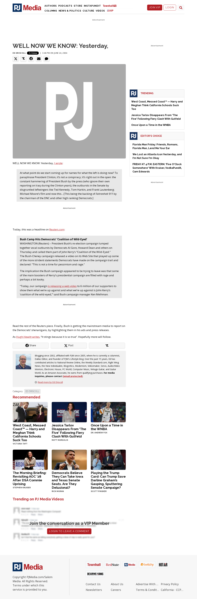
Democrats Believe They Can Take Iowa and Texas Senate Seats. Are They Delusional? (67, 480)
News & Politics (70, 10)
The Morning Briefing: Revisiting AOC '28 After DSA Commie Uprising (29, 478)
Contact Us (93, 584)
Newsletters (94, 590)
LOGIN (169, 7)
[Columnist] (25, 361)
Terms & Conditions (147, 590)
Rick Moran (58, 491)
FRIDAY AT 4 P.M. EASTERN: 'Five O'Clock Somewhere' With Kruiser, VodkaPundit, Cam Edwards (157, 168)
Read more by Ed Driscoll (50, 382)
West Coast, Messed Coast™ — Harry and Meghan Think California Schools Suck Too (29, 432)
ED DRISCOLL (32, 391)
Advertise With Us (147, 584)
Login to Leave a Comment (69, 531)
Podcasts (65, 5)
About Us (117, 584)
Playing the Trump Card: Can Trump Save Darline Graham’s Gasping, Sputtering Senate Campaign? (108, 480)
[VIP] (110, 10)
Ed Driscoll (19, 53)
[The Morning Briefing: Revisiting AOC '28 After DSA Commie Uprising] (30, 459)
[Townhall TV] (110, 6)
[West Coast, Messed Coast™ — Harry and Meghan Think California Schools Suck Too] (30, 412)
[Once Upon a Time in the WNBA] (108, 412)
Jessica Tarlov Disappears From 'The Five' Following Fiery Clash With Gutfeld (69, 430)
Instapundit (92, 5)
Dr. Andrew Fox (99, 433)
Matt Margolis (60, 440)
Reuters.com (56, 229)
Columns (50, 10)
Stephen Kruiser (22, 488)
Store (78, 5)
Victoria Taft (20, 444)
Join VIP (154, 7)
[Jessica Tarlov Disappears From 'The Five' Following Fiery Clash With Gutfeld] (69, 412)
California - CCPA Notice (172, 590)
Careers (116, 590)
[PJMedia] (27, 7)
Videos (100, 10)
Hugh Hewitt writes (28, 337)
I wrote (58, 163)
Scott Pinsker (99, 491)
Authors (50, 5)
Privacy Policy (170, 584)
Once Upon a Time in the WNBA (107, 427)
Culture (88, 10)
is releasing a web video (62, 286)
